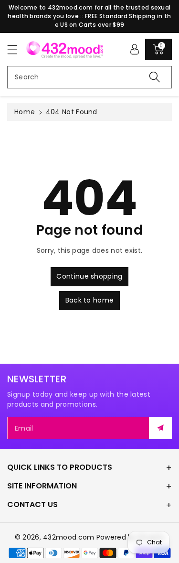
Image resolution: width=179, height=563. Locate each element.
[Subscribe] (160, 428)
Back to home (89, 300)
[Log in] (134, 49)
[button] (16, 49)
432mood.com (68, 537)
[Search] (154, 77)
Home (24, 112)
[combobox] (89, 77)
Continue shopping (89, 276)
